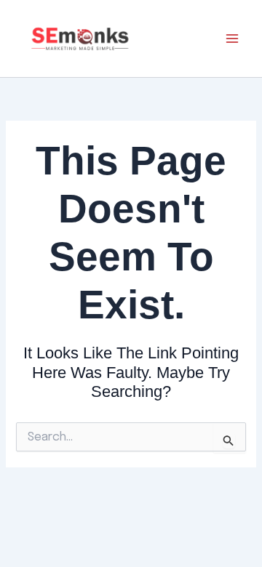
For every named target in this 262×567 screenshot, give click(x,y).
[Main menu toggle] (232, 38)
